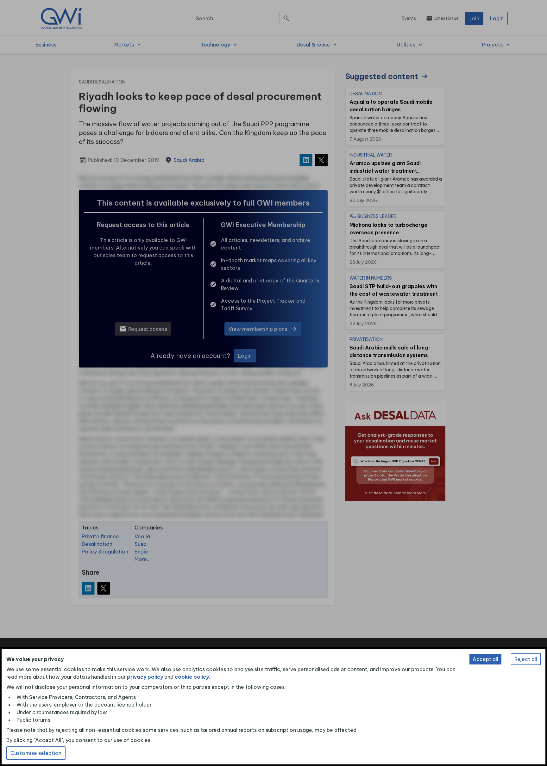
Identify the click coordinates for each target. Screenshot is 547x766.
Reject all (525, 659)
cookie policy (192, 677)
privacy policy (145, 677)
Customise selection (35, 753)
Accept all (485, 659)
